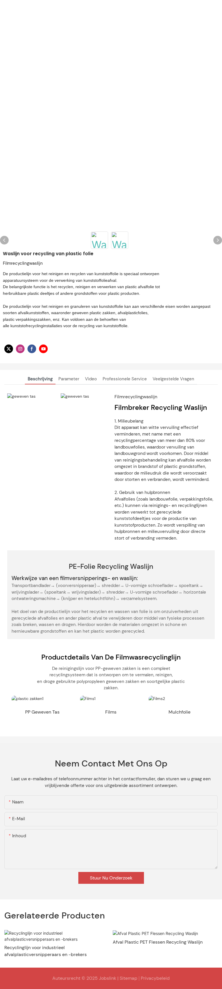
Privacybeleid (155, 978)
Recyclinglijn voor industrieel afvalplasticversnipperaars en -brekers (45, 950)
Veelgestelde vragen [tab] (173, 379)
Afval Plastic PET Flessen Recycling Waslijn (158, 942)
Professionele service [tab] (125, 379)
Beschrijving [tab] (40, 379)
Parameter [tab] (68, 379)
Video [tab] (91, 379)
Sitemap (128, 978)
